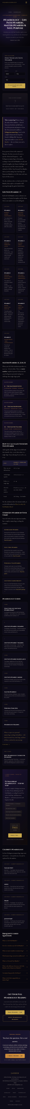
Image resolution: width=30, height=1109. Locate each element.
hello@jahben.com (19, 1084)
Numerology (22, 1092)
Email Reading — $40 (15, 1012)
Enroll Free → (15, 835)
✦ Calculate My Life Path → (15, 85)
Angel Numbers (12, 1096)
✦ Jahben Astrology (9, 2)
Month (6, 71)
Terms (11, 1101)
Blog (13, 1088)
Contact (17, 1101)
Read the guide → (8, 540)
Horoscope (20, 1088)
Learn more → (6, 744)
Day (16, 71)
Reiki (4, 1096)
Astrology (7, 1092)
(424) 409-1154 (10, 1084)
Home (10, 12)
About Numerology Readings (15, 1018)
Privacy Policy (23, 1096)
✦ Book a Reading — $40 (15, 1056)
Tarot (14, 1092)
